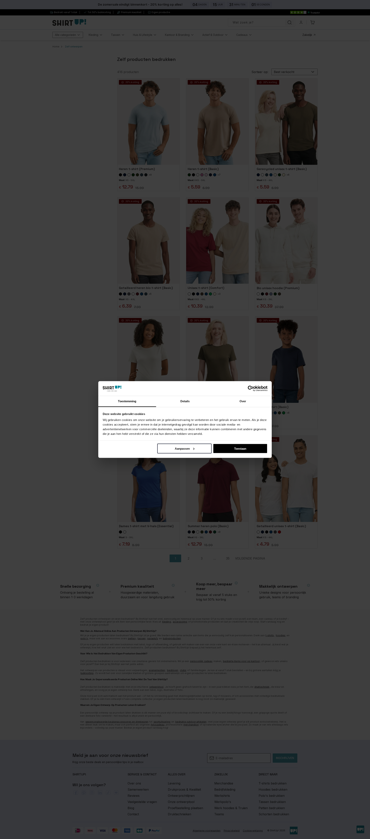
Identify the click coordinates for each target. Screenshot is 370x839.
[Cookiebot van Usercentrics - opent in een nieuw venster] (250, 388)
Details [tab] (185, 401)
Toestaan (240, 448)
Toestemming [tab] (127, 401)
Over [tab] (243, 401)
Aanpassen (182, 448)
